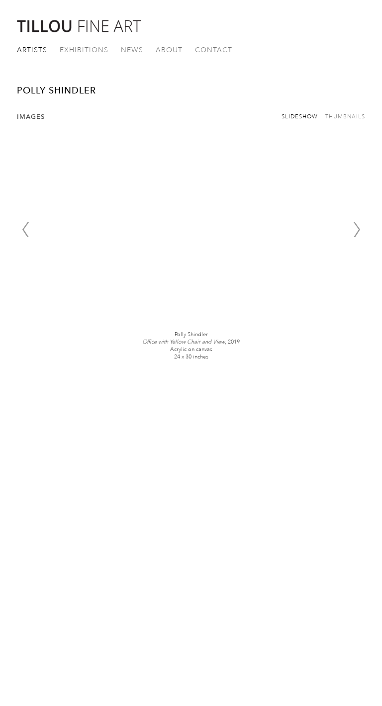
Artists (32, 50)
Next (356, 230)
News (132, 50)
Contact (213, 50)
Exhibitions (84, 50)
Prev (25, 230)
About (169, 50)
